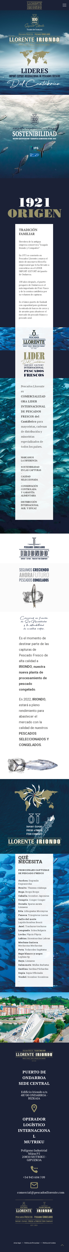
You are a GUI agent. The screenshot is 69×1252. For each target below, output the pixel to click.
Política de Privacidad (31, 1243)
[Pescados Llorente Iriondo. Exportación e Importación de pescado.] (34, 5)
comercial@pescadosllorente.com (34, 1192)
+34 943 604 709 (34, 1177)
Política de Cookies (49, 1243)
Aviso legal (17, 1243)
